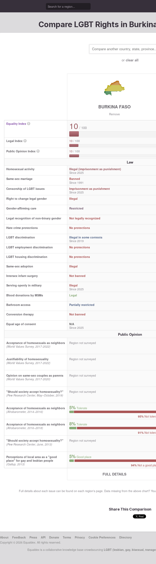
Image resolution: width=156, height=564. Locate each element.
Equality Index (16, 124)
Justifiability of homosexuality (27, 359)
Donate (54, 537)
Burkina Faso (114, 107)
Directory (125, 537)
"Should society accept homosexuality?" (34, 392)
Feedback (19, 537)
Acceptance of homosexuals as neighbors (35, 343)
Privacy (80, 537)
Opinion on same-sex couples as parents (34, 375)
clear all (132, 60)
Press (33, 537)
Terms (67, 537)
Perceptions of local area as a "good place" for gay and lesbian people (31, 459)
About (4, 537)
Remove (114, 114)
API (43, 537)
